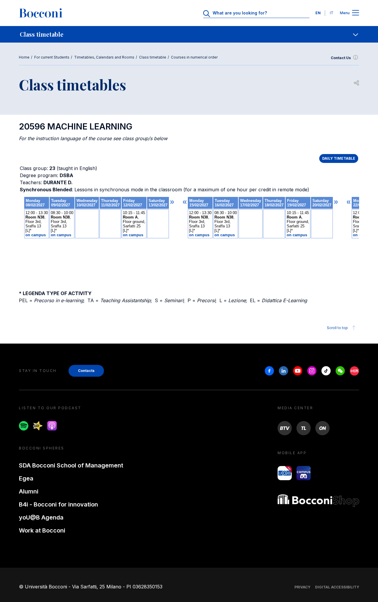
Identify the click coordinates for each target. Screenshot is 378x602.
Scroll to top (337, 328)
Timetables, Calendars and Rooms (104, 57)
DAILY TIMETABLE (338, 158)
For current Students (51, 57)
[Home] (41, 13)
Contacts (86, 370)
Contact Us (341, 58)
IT (331, 13)
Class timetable (152, 57)
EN (318, 13)
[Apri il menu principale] (355, 13)
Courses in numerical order (194, 57)
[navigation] (189, 34)
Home (24, 57)
